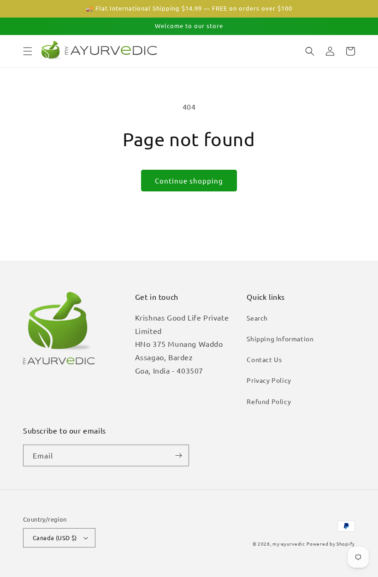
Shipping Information (280, 338)
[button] (28, 51)
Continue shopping (189, 180)
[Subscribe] (178, 455)
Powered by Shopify (331, 543)
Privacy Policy (269, 380)
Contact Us (264, 359)
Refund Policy (269, 401)
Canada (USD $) (55, 537)
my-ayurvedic (288, 543)
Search (257, 318)
